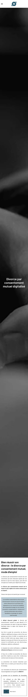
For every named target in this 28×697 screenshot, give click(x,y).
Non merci (13, 691)
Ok (6, 691)
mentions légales (16, 686)
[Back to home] (14, 4)
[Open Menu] (2, 4)
